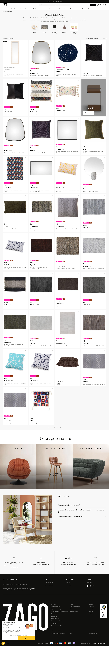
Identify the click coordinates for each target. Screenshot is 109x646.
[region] (15, 58)
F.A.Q (71, 604)
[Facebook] (87, 586)
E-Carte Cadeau (55, 618)
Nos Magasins (70, 579)
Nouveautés (9, 8)
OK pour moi (26, 638)
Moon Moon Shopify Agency (99, 643)
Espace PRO (93, 5)
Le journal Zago (49, 582)
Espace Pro (54, 616)
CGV (71, 633)
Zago (46, 579)
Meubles (91, 611)
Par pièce (66, 8)
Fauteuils (34, 8)
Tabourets (91, 606)
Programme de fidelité (56, 620)
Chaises (16, 8)
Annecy (68, 582)
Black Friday (54, 623)
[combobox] (54, 5)
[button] (3, 643)
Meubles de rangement (44, 8)
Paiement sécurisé (55, 606)
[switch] (103, 616)
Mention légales (74, 611)
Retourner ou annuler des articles (59, 611)
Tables (21, 8)
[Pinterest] (93, 586)
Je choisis (10, 638)
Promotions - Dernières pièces (89, 8)
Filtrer (10, 38)
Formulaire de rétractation (76, 609)
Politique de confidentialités (58, 633)
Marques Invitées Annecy (57, 625)
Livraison (53, 604)
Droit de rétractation (75, 606)
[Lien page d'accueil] (5, 4)
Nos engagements (55, 613)
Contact (89, 579)
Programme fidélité (75, 8)
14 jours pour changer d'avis (58, 609)
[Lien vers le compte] (98, 5)
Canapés (27, 8)
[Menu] (106, 605)
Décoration (54, 8)
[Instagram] (90, 586)
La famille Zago (49, 585)
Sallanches (68, 585)
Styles (60, 8)
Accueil (4, 11)
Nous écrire (89, 582)
